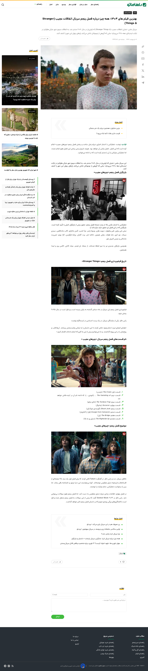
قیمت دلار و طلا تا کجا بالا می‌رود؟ (108, 133)
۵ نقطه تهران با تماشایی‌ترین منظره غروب (21, 211)
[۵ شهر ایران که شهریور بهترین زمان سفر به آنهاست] (20, 155)
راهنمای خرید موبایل (106, 642)
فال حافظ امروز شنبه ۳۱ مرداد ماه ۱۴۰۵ (22, 227)
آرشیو (77, 644)
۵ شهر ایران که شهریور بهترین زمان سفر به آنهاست (21, 170)
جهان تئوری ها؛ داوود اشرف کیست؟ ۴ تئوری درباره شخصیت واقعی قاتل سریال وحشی (90, 543)
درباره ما (76, 636)
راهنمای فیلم (128, 13)
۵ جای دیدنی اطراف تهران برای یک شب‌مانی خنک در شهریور (20, 219)
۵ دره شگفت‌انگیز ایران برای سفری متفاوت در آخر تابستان (20, 196)
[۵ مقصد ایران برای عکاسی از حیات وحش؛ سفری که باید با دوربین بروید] (20, 119)
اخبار (51, 4)
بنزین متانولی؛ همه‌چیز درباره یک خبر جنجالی (104, 128)
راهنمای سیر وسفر (138, 642)
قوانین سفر (73, 4)
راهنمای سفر (95, 4)
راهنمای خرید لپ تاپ (106, 646)
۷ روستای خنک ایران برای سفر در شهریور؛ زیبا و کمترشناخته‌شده (20, 204)
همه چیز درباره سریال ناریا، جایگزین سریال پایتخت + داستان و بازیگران (95, 538)
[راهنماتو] (136, 5)
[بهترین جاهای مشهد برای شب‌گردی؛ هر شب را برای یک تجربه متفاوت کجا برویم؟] (20, 80)
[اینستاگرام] (9, 666)
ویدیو (64, 4)
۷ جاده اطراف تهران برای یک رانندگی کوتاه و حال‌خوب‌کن (20, 188)
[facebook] (143, 64)
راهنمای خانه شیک (137, 646)
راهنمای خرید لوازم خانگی (105, 650)
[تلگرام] (143, 82)
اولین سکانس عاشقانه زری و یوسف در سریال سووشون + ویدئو (98, 529)
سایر (57, 4)
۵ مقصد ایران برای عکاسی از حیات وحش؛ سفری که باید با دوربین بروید (21, 137)
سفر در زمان (84, 4)
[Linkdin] (143, 76)
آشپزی (142, 657)
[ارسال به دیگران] (143, 58)
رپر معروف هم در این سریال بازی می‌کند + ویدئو (103, 524)
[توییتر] (143, 70)
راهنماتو (39, 4)
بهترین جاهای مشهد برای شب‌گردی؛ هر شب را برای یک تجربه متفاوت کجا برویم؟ (21, 98)
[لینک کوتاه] (143, 46)
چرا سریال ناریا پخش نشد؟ (110, 534)
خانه (135, 13)
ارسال (58, 617)
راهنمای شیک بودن (107, 653)
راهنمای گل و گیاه (138, 650)
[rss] (12, 666)
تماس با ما (75, 640)
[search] (3, 4)
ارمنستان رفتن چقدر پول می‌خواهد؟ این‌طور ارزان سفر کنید (20, 234)
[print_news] (143, 52)
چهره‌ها (111, 657)
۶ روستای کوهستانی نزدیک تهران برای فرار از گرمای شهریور (20, 181)
